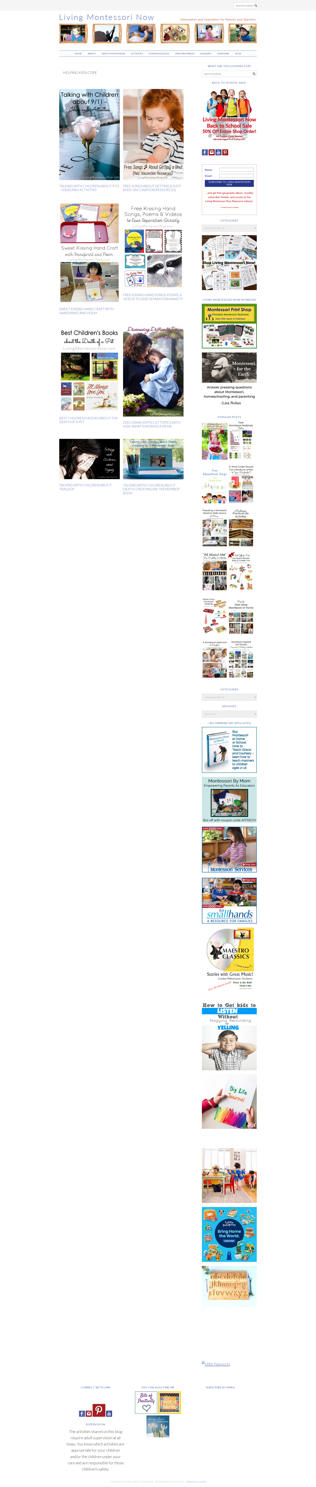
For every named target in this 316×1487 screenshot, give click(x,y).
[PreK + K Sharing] (169, 1412)
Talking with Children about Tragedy (85, 487)
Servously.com (196, 1481)
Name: (209, 169)
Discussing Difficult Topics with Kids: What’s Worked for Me (151, 424)
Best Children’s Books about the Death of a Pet (88, 420)
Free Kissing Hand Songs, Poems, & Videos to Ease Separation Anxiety (153, 297)
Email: (208, 175)
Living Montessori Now (158, 28)
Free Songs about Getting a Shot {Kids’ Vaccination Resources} (152, 188)
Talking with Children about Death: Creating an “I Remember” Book (151, 489)
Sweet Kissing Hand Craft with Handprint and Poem (86, 311)
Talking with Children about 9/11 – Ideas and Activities (89, 188)
